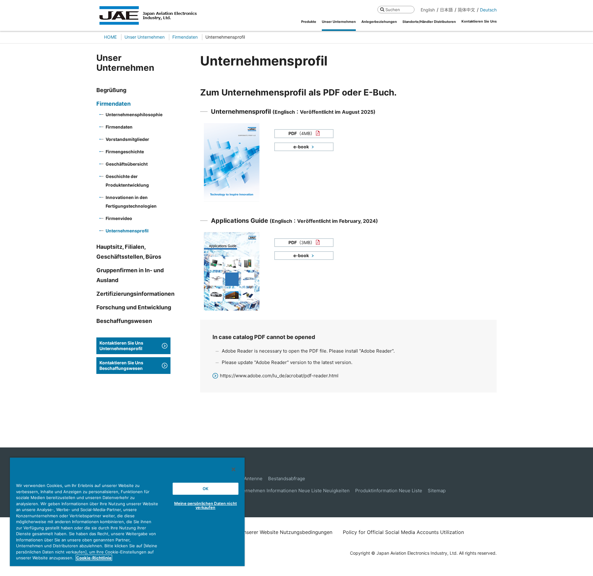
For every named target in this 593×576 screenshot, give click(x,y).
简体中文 (466, 9)
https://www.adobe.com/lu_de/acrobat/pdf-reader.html (279, 376)
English (428, 9)
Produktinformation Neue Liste (388, 490)
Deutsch (488, 9)
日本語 (446, 9)
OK (205, 488)
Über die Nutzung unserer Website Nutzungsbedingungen (265, 532)
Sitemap (437, 490)
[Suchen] (382, 9)
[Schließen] (233, 469)
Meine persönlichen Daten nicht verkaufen (205, 505)
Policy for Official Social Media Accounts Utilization (403, 532)
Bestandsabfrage (286, 478)
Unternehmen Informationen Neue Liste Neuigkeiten (292, 490)
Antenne (253, 478)
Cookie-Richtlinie (93, 557)
